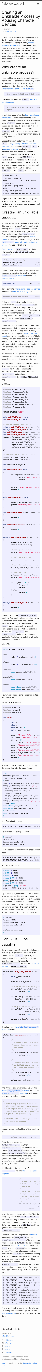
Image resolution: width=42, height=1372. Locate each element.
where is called (15, 1090)
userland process (10, 149)
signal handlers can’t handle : (18, 89)
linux (8, 31)
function (14, 1093)
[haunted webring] (30, 1363)
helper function (18, 1245)
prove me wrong (9, 1313)
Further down (7, 249)
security (13, 31)
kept (27, 115)
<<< (3, 1363)
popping (33, 115)
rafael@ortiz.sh (8, 1336)
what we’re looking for (21, 291)
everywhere (7, 118)
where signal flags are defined (27, 289)
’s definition (14, 275)
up (38, 115)
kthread (33, 1235)
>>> (3, 1366)
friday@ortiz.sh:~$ (13, 3)
